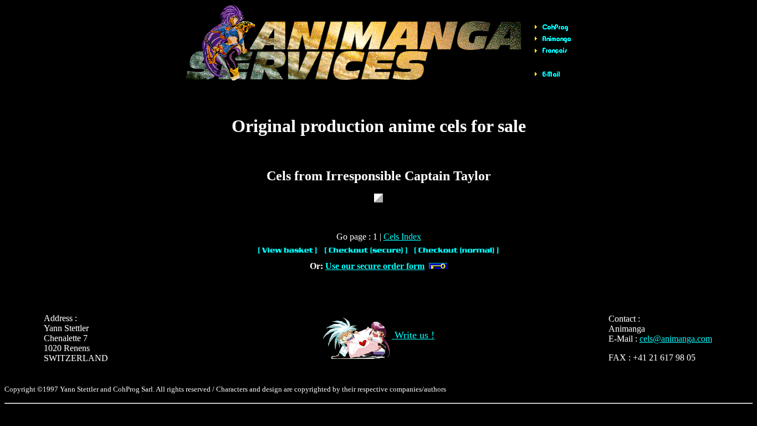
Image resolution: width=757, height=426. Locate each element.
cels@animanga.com (676, 338)
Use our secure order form (374, 266)
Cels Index (402, 236)
